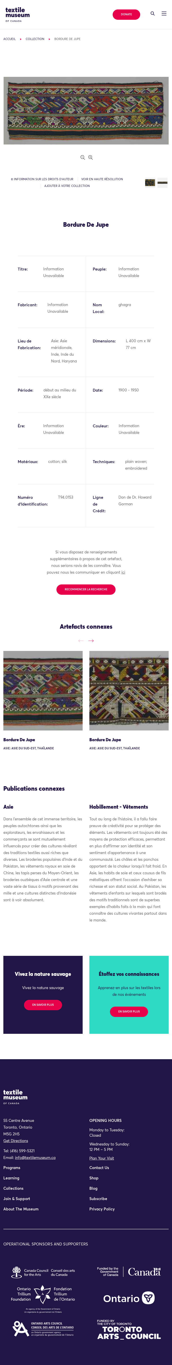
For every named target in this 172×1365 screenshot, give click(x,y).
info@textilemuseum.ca (35, 1158)
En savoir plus (43, 1005)
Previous (81, 641)
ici (123, 573)
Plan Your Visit (101, 1159)
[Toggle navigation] (152, 13)
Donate (126, 14)
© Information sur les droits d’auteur (42, 179)
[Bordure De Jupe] (43, 690)
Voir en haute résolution (102, 179)
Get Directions (15, 1141)
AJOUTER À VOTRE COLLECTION (67, 186)
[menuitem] (43, 1170)
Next (91, 641)
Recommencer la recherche (86, 589)
